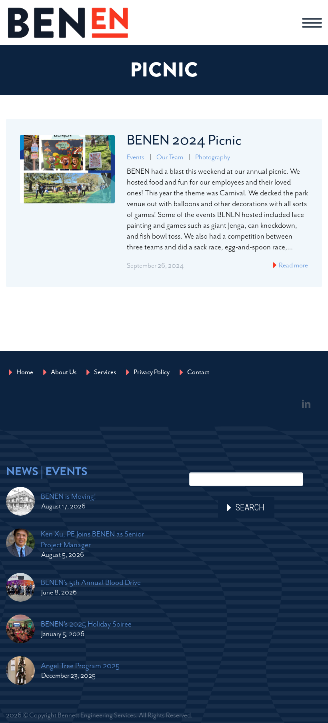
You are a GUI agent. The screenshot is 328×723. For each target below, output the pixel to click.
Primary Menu (312, 23)
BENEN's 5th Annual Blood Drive (91, 582)
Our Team (169, 157)
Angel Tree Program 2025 (80, 666)
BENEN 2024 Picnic (184, 140)
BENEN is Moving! (68, 496)
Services (105, 372)
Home (24, 372)
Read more (293, 265)
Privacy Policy (152, 372)
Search (250, 507)
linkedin (306, 404)
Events (135, 157)
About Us (63, 372)
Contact (198, 372)
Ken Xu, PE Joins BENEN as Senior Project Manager (92, 539)
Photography (212, 157)
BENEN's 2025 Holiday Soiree (86, 624)
